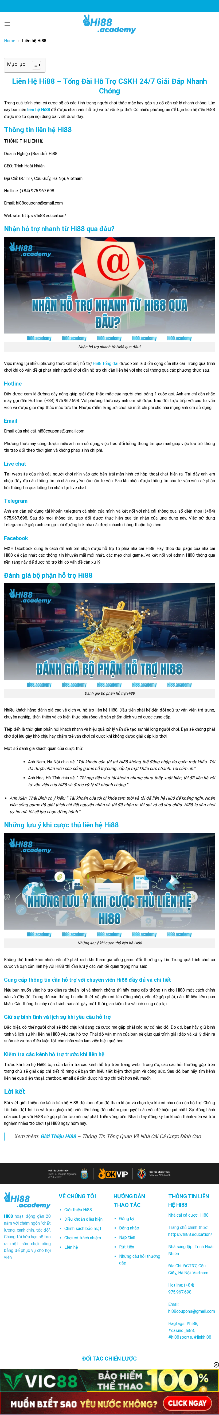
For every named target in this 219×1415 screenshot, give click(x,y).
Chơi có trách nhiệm (82, 1237)
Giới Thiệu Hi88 (58, 1136)
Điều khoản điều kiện (83, 1219)
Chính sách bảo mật (82, 1228)
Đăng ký (126, 1218)
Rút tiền (126, 1246)
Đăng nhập (129, 1228)
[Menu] (7, 23)
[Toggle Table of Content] (34, 65)
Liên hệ (71, 1247)
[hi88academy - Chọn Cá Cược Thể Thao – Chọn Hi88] (109, 24)
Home (9, 40)
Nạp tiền (127, 1237)
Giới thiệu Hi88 (78, 1209)
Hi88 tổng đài (105, 363)
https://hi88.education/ (190, 1234)
